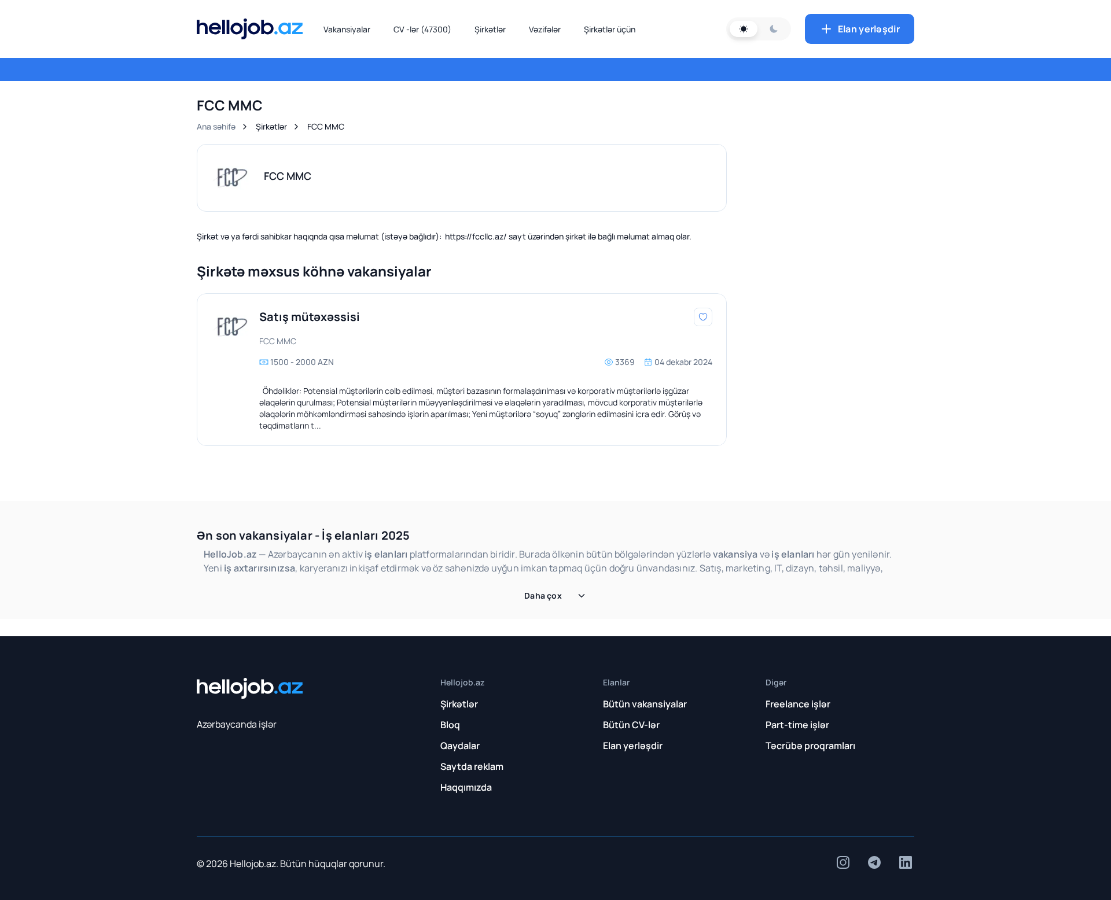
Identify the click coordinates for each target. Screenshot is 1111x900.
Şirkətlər (490, 29)
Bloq (450, 724)
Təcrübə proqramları (810, 745)
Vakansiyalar (346, 29)
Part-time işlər (797, 724)
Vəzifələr (545, 29)
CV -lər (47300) (422, 29)
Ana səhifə (216, 126)
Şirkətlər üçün (609, 29)
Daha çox (543, 595)
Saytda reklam (471, 766)
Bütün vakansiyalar (645, 704)
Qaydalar (460, 745)
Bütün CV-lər (631, 724)
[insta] (843, 862)
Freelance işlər (798, 704)
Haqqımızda (466, 787)
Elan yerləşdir (869, 29)
